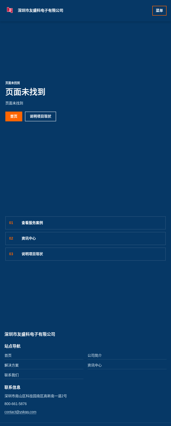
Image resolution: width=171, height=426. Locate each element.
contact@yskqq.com (20, 412)
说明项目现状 (40, 116)
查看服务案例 (26, 223)
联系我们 (11, 375)
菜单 (159, 10)
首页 (13, 116)
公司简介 (95, 355)
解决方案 (11, 365)
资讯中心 (22, 238)
